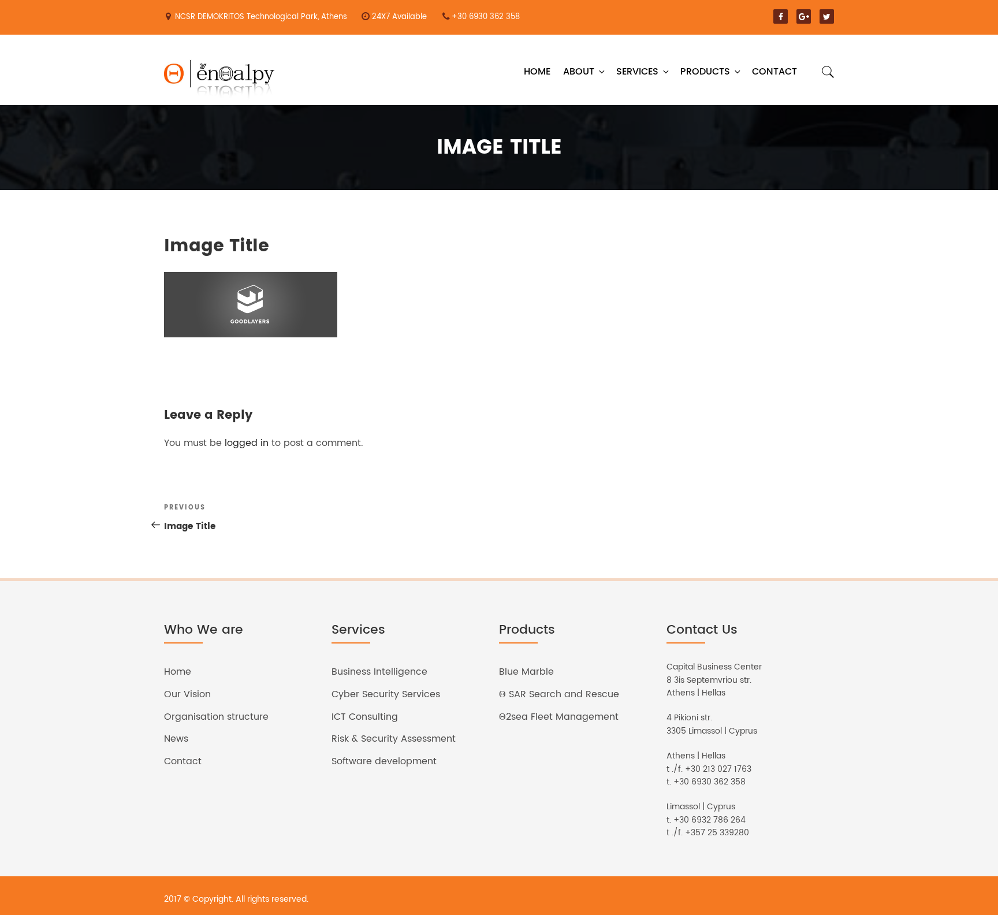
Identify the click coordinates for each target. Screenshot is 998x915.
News (176, 738)
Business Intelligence (379, 671)
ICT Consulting (365, 716)
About (578, 71)
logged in (247, 443)
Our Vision (187, 694)
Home (537, 71)
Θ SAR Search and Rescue (559, 694)
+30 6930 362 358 (486, 17)
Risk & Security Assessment (394, 738)
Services (637, 71)
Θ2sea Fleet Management (559, 716)
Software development (384, 761)
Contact (774, 71)
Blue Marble (526, 671)
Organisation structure (216, 716)
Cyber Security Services (386, 694)
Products (705, 71)
